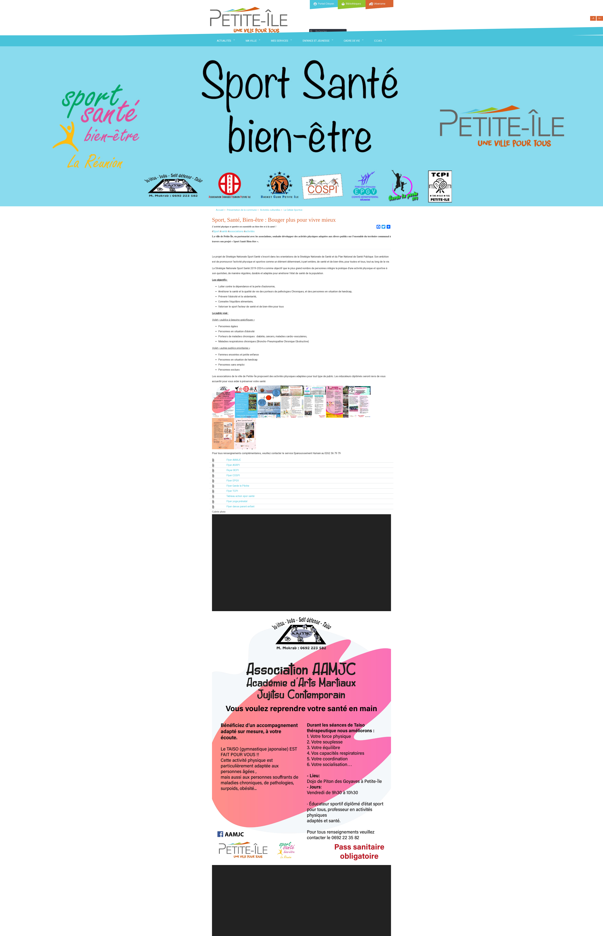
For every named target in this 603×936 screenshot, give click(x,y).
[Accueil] (249, 19)
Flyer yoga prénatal (236, 501)
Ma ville (251, 40)
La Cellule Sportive (293, 210)
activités (250, 231)
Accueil (219, 210)
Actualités (224, 40)
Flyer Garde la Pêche (237, 485)
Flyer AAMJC (233, 459)
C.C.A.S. (378, 40)
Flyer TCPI (232, 490)
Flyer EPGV (232, 480)
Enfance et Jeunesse (316, 40)
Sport (216, 231)
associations (236, 231)
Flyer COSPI (233, 475)
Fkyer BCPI (232, 470)
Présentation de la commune (242, 210)
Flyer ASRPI (233, 465)
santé (224, 231)
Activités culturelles (270, 210)
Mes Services (279, 40)
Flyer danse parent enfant (240, 506)
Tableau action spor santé (240, 496)
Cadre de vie (352, 40)
